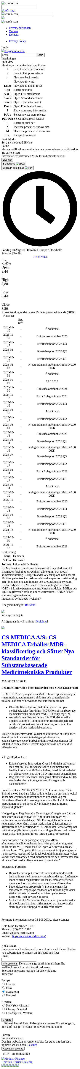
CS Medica (40, 256)
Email (4, 956)
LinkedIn (27, 1062)
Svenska (6, 253)
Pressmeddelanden (20, 27)
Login (40, 54)
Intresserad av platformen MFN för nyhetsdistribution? (33, 156)
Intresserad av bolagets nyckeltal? (21, 598)
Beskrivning (8, 552)
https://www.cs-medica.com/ (29, 936)
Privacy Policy (17, 41)
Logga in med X (14, 51)
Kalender (8, 315)
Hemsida (6, 1062)
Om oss (13, 31)
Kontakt (13, 34)
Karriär (17, 1062)
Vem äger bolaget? (12, 615)
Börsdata (30, 605)
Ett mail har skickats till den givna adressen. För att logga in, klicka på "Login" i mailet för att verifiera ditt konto (38, 1025)
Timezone (7, 974)
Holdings (41, 621)
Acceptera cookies (13, 1048)
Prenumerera (10, 963)
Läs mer (32, 1044)
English (17, 253)
